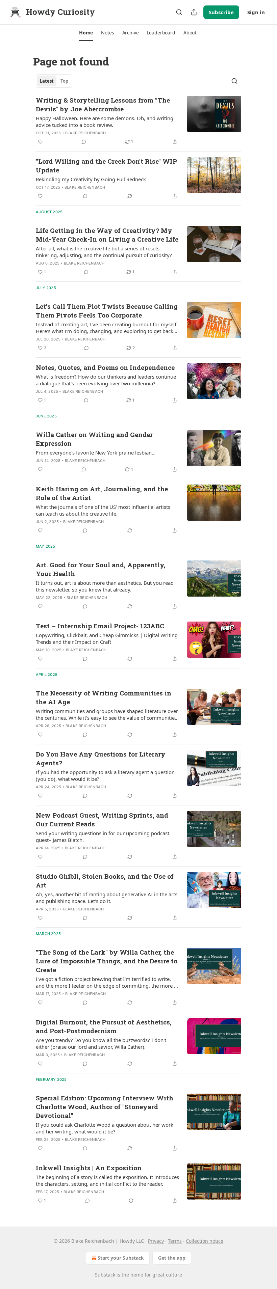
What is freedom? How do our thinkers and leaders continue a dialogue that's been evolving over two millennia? (106, 380)
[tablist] (54, 81)
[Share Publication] (194, 12)
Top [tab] (64, 81)
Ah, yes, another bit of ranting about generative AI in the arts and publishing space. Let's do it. (106, 897)
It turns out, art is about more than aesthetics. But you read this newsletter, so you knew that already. (105, 586)
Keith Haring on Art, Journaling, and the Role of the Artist (102, 493)
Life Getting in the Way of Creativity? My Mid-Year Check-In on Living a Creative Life (107, 234)
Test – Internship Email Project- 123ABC (100, 626)
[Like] (40, 142)
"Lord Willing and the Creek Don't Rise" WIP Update (106, 165)
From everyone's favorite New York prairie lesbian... (96, 452)
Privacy (156, 1241)
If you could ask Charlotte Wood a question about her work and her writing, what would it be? (104, 1128)
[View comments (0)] (83, 142)
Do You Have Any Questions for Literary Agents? (101, 758)
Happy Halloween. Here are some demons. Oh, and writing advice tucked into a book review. (104, 121)
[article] (138, 120)
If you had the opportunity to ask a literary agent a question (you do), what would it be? (105, 775)
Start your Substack (121, 1258)
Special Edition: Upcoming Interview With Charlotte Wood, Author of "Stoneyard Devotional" (104, 1107)
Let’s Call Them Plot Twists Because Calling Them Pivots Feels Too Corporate (107, 310)
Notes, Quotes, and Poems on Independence (105, 367)
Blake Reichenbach (85, 133)
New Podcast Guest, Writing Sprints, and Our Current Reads (102, 819)
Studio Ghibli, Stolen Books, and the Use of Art (105, 880)
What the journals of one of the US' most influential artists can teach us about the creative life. (103, 510)
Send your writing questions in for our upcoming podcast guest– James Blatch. (102, 836)
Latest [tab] (47, 81)
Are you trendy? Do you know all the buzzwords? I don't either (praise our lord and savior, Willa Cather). (101, 1043)
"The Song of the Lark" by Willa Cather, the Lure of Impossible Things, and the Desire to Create (106, 961)
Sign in (256, 12)
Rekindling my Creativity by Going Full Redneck (91, 179)
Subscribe (221, 12)
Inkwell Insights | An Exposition (89, 1167)
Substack (105, 1274)
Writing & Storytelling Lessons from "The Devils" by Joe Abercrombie (103, 104)
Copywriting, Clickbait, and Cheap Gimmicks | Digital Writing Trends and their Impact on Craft (107, 638)
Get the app (171, 1258)
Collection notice (204, 1241)
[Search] (179, 12)
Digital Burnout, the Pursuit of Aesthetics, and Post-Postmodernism (104, 1026)
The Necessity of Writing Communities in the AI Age (103, 697)
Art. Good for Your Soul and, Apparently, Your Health (101, 569)
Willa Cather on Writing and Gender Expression (94, 438)
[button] (86, 33)
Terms (175, 1241)
